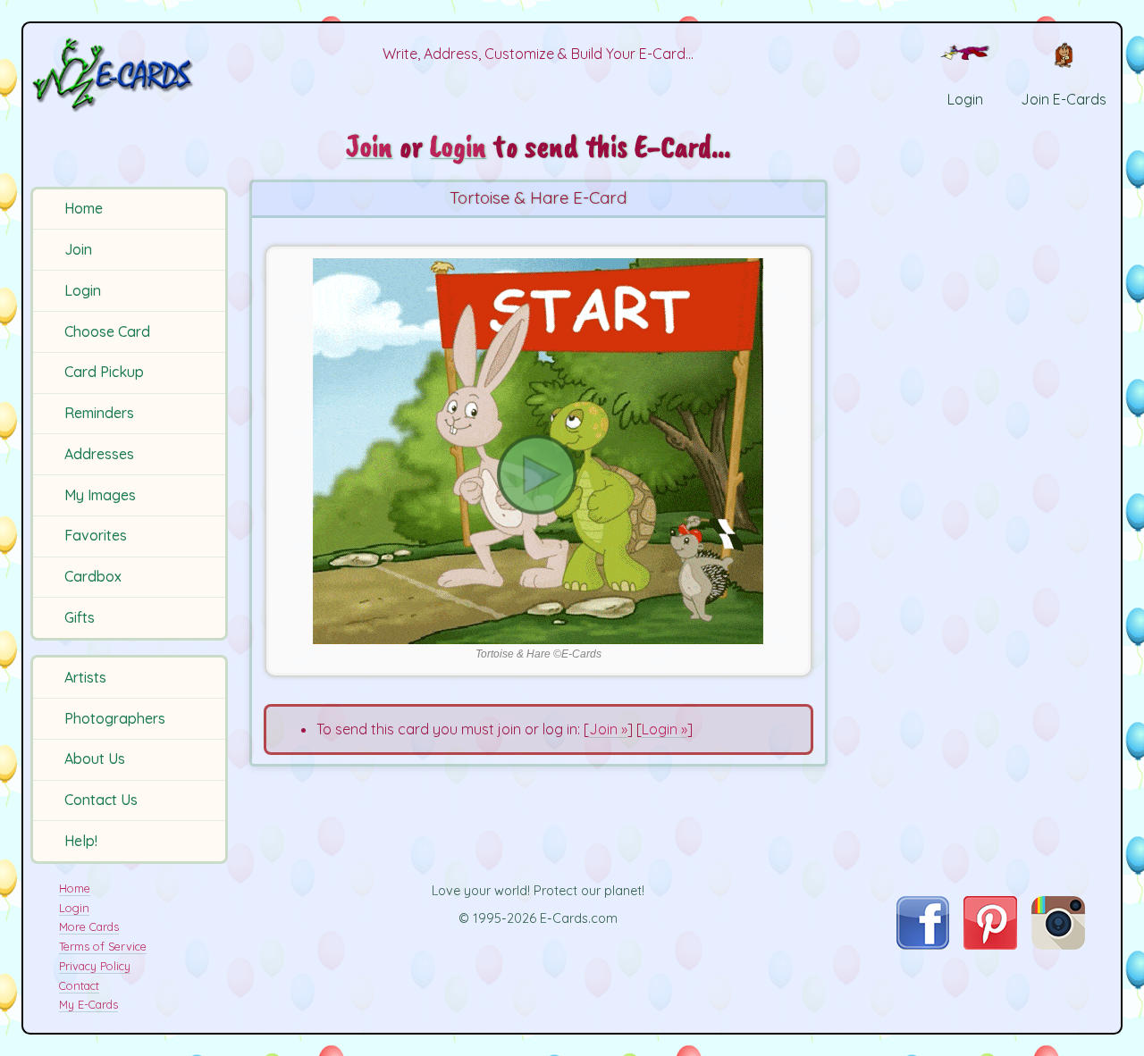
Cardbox (93, 576)
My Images (100, 495)
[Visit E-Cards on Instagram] (1058, 944)
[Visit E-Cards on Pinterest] (990, 944)
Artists (85, 677)
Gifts (79, 617)
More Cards (89, 926)
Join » (608, 729)
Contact (79, 985)
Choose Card (107, 331)
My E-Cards (88, 1004)
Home (83, 208)
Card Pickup (104, 372)
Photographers (114, 718)
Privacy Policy (94, 966)
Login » (664, 729)
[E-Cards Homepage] (131, 75)
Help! (80, 841)
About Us (94, 758)
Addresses (99, 454)
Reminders (99, 413)
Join (78, 249)
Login (82, 290)
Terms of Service (103, 946)
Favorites (95, 535)
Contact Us (101, 800)
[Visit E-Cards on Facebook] (922, 944)
